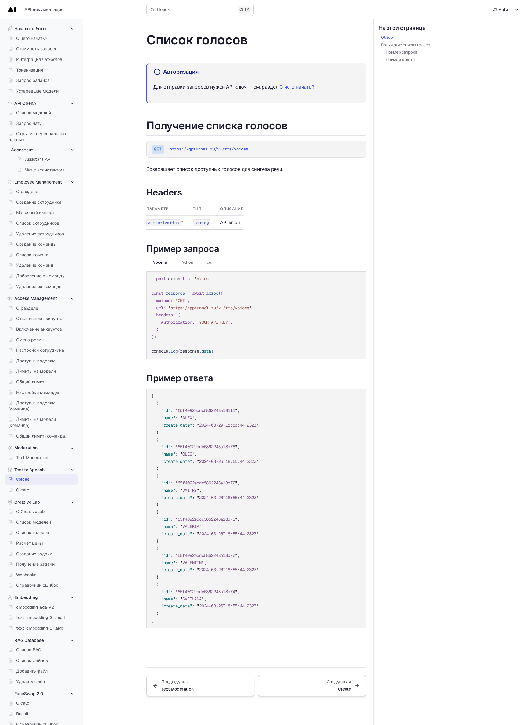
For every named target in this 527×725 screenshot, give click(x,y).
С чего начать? (296, 87)
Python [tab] (186, 262)
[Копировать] (358, 278)
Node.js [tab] (159, 262)
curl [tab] (210, 262)
